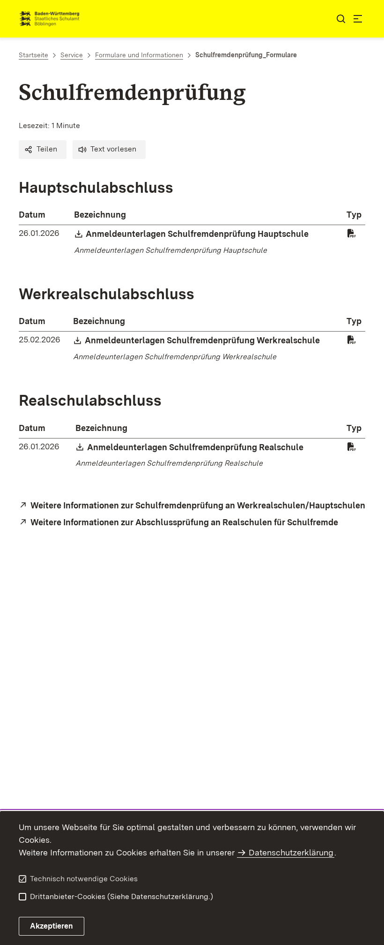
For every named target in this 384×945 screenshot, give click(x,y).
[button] (42, 149)
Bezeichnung (100, 214)
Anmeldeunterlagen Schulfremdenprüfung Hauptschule (198, 234)
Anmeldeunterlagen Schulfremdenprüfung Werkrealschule (203, 340)
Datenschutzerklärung (291, 852)
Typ (354, 214)
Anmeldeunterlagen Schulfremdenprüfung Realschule (195, 447)
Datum (32, 214)
